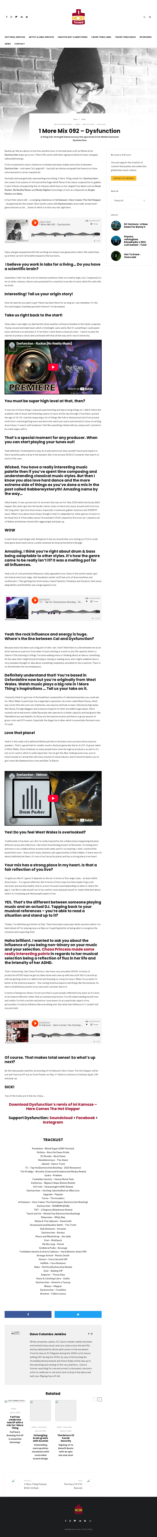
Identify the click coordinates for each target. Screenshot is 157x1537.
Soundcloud (61, 1117)
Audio (77, 124)
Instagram (53, 1122)
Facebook (85, 1117)
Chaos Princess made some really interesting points (49, 951)
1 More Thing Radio (125, 37)
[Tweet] (78, 1314)
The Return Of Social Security (65, 1438)
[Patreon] (16, 17)
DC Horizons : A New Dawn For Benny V (136, 225)
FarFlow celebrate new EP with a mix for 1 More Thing (15, 1422)
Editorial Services (15, 37)
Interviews (146, 37)
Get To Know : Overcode (132, 256)
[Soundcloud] (21, 17)
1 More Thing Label (101, 37)
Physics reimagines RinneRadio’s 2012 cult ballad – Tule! (135, 240)
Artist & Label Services (41, 37)
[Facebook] (7, 17)
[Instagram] (11, 17)
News (8, 44)
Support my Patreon (123, 178)
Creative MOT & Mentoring (73, 37)
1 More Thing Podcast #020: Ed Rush (35, 1484)
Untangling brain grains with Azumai (40, 1438)
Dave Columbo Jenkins (63, 124)
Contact (19, 44)
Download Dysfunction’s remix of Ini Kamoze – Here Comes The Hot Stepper (53, 1106)
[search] (144, 200)
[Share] (28, 1314)
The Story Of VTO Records (73, 1484)
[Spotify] (26, 17)
